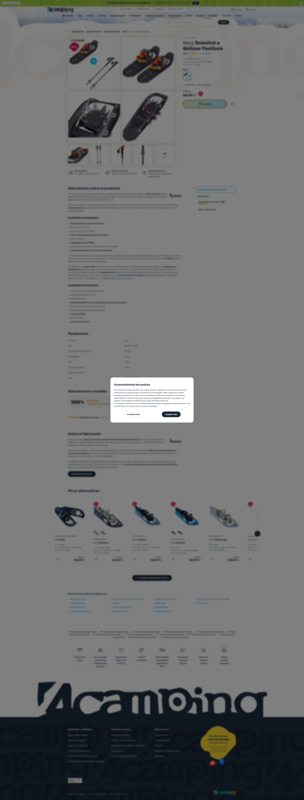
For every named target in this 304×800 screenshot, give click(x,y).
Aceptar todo (171, 414)
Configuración (133, 414)
